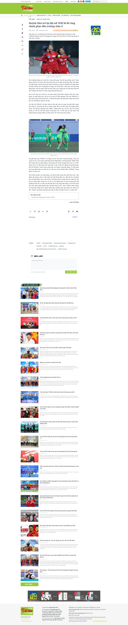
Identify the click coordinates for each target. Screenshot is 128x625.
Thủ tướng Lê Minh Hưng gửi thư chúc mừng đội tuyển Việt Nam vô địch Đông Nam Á (59, 482)
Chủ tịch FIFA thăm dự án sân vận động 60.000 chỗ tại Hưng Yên (58, 436)
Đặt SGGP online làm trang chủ (100, 621)
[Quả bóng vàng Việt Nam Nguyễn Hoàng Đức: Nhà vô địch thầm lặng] (29, 293)
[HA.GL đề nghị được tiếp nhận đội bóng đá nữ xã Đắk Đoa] (29, 308)
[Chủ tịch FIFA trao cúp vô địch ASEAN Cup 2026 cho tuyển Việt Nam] (29, 560)
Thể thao (32, 19)
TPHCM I (38, 243)
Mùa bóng (61, 246)
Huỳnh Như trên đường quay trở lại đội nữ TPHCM (43, 197)
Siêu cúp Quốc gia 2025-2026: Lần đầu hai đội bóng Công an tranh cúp (59, 467)
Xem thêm (28, 584)
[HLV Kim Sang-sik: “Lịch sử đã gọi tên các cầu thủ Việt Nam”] (29, 545)
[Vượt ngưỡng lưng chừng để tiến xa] (29, 382)
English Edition (47, 1)
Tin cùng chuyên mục (31, 285)
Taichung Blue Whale (47, 243)
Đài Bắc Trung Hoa (62, 249)
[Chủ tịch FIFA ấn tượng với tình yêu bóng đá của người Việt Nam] (29, 516)
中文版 (66, 1)
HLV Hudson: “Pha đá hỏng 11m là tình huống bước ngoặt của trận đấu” (59, 571)
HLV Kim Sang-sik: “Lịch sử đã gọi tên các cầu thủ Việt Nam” (57, 540)
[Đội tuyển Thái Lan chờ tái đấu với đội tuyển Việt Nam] (29, 353)
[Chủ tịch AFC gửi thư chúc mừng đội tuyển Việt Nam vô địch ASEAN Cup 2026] (29, 412)
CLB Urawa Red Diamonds (60, 243)
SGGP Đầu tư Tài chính (58, 1)
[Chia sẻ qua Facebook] (22, 29)
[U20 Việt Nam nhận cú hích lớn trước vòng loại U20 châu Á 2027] (29, 323)
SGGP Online (39, 1)
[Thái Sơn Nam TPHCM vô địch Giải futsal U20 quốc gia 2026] (29, 397)
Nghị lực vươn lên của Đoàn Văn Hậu (50, 362)
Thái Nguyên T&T (72, 243)
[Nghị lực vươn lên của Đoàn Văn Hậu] (29, 367)
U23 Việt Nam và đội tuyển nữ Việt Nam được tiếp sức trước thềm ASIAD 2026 (59, 422)
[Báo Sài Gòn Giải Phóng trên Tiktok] (83, 1)
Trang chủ (22, 15)
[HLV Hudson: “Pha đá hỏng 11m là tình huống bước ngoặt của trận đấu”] (29, 575)
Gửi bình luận (72, 272)
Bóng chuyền (56, 15)
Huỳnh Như (39, 246)
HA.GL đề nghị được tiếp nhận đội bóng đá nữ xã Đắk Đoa (56, 303)
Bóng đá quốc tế (41, 15)
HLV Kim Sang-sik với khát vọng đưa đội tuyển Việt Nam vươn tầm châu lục (59, 333)
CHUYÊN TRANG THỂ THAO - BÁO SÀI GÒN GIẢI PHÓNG (27, 8)
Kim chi (45, 246)
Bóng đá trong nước (30, 15)
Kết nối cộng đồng (75, 15)
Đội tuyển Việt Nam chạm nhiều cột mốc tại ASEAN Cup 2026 (57, 525)
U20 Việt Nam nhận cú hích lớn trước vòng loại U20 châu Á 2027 (58, 318)
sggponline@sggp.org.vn (27, 621)
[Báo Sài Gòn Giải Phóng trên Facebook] (78, 1)
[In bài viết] (22, 41)
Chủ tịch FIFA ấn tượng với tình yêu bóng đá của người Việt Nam (58, 511)
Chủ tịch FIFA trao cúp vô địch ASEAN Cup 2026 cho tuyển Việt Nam (58, 556)
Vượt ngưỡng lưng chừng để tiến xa (50, 377)
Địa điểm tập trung (53, 246)
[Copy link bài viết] (22, 45)
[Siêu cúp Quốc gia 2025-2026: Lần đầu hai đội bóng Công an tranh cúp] (29, 471)
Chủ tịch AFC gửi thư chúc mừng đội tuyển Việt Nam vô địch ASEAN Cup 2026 (59, 407)
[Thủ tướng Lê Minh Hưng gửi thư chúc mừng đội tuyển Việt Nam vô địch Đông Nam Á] (29, 486)
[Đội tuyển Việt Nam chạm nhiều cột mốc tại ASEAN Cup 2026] (29, 531)
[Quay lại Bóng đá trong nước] (22, 53)
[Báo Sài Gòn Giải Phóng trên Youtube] (81, 1)
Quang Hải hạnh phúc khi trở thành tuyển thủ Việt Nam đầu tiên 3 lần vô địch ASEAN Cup (59, 496)
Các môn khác (65, 15)
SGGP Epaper (73, 1)
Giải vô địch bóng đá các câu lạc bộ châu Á (46, 249)
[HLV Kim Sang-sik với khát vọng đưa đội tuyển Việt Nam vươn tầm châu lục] (29, 338)
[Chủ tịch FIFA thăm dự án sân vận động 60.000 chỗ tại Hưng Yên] (29, 442)
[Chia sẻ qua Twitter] (22, 33)
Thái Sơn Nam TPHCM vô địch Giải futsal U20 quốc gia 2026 (57, 392)
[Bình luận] (22, 49)
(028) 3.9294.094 (25, 619)
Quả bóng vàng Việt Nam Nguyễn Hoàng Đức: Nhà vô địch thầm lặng (58, 289)
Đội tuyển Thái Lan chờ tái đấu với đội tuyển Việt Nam (55, 347)
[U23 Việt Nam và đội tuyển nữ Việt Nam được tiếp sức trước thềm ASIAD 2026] (29, 427)
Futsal (49, 15)
